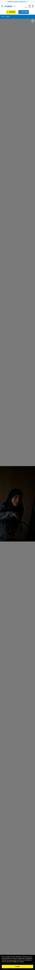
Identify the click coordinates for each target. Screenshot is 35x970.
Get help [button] (24, 12)
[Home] (10, 6)
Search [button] (26, 7)
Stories (8, 17)
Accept (17, 966)
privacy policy (12, 960)
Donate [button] (29, 7)
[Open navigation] (2, 6)
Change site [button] (22, 1)
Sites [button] (33, 7)
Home (2, 17)
